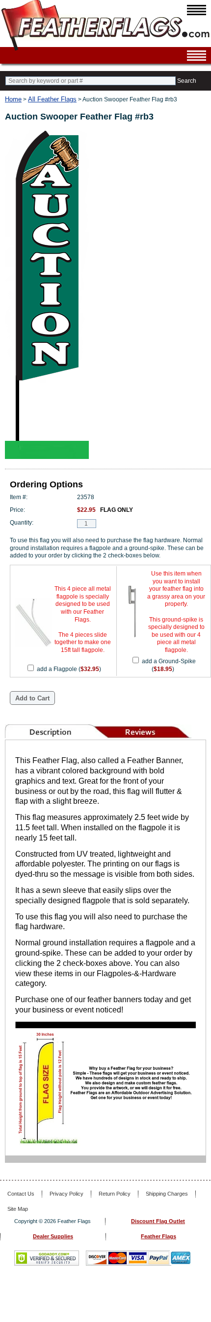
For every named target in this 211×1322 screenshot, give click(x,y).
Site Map (17, 1209)
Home (13, 99)
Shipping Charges (167, 1194)
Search (186, 80)
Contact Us (20, 1194)
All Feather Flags (52, 99)
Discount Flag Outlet (158, 1221)
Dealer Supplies (53, 1236)
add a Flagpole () (69, 669)
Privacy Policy (66, 1194)
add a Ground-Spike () (169, 665)
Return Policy (115, 1194)
